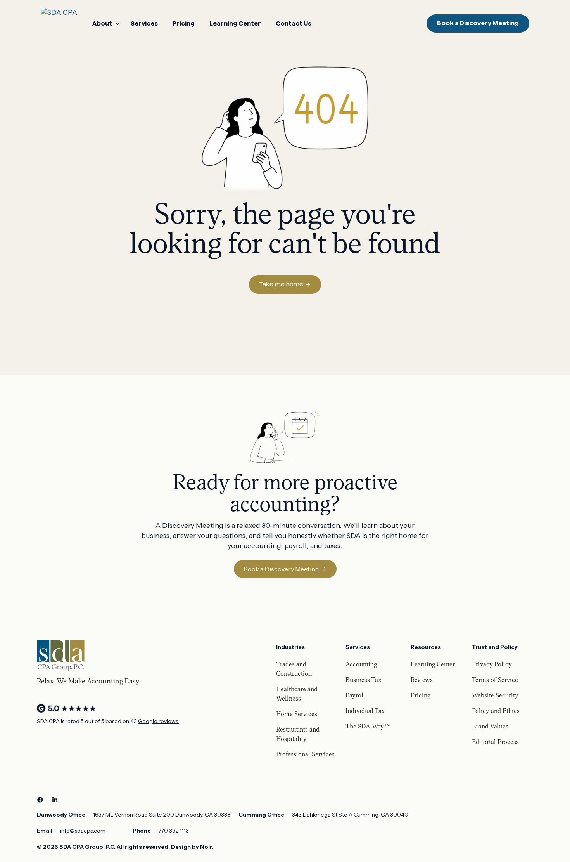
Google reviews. (158, 721)
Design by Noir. (192, 846)
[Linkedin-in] (54, 800)
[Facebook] (40, 800)
